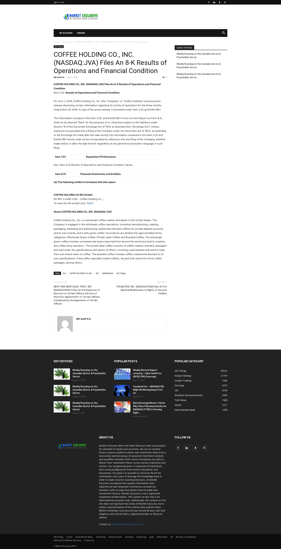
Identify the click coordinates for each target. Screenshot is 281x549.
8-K (64, 273)
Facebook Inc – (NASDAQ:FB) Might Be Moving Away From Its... (148, 389)
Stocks (69, 536)
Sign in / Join (59, 2)
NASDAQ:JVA (107, 273)
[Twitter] (224, 2)
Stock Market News (84, 536)
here (90, 203)
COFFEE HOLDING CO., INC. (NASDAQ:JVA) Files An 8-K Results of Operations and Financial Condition (110, 63)
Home (56, 42)
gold (152, 536)
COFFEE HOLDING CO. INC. (80, 273)
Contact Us (89, 540)
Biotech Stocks (115, 536)
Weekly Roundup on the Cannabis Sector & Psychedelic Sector (199, 56)
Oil (171, 536)
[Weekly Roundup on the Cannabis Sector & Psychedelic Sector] (62, 374)
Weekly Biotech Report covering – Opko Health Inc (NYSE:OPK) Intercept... (147, 373)
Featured (129, 536)
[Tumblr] (219, 2)
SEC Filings (67, 42)
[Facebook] (208, 2)
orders (81, 33)
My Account (66, 33)
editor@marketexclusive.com (127, 524)
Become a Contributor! (186, 536)
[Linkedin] (214, 2)
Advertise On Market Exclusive (67, 540)
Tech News (101, 536)
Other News (162, 536)
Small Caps (141, 536)
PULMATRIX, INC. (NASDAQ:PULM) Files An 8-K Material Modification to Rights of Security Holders (142, 290)
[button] (223, 33)
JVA (97, 273)
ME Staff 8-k (59, 77)
